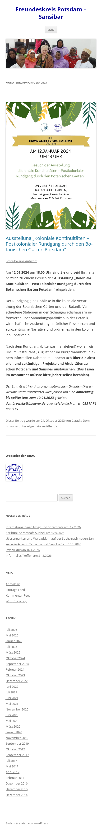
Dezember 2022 (17, 681)
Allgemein (34, 426)
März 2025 (13, 652)
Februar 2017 (15, 778)
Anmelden (13, 584)
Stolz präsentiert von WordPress (27, 823)
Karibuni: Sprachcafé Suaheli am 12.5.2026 (35, 533)
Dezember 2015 (17, 789)
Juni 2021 (12, 698)
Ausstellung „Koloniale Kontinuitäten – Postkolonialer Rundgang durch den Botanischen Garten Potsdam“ (49, 244)
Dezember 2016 (17, 783)
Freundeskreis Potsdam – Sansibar (51, 13)
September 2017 (17, 755)
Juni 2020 (12, 715)
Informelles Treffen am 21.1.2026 (28, 555)
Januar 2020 (14, 732)
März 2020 (13, 726)
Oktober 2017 (15, 749)
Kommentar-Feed (18, 595)
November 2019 (17, 738)
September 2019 (17, 743)
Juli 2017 (11, 760)
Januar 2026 (14, 641)
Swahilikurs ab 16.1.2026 (23, 550)
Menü (51, 29)
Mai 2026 (12, 635)
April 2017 (12, 772)
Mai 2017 (12, 766)
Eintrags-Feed (15, 590)
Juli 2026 (11, 629)
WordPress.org (16, 601)
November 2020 (17, 709)
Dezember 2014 (17, 795)
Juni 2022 (12, 686)
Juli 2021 (11, 692)
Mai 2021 (12, 703)
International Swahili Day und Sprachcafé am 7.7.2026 (43, 527)
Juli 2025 (11, 647)
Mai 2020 (12, 721)
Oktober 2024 (15, 658)
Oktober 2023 (15, 675)
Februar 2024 (15, 669)
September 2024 (17, 664)
